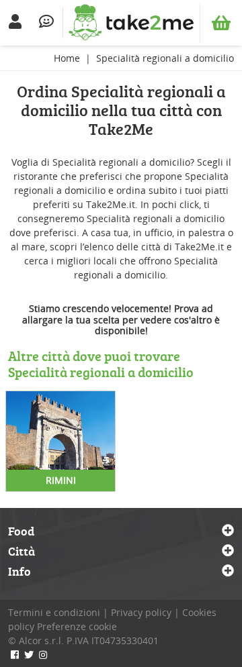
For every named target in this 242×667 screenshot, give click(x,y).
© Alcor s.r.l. (36, 640)
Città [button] (21, 551)
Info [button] (19, 571)
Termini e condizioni (54, 612)
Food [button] (21, 531)
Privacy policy (141, 612)
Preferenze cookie (77, 626)
